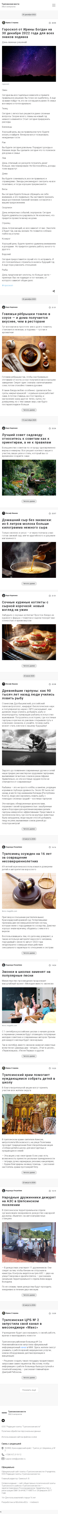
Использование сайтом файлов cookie (19, 1437)
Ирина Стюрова (12, 23)
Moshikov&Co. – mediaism (27, 1502)
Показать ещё (29, 1390)
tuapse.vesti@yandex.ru (15, 1459)
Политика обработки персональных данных (21, 1431)
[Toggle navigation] (53, 5)
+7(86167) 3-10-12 (13, 1454)
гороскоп (8, 285)
